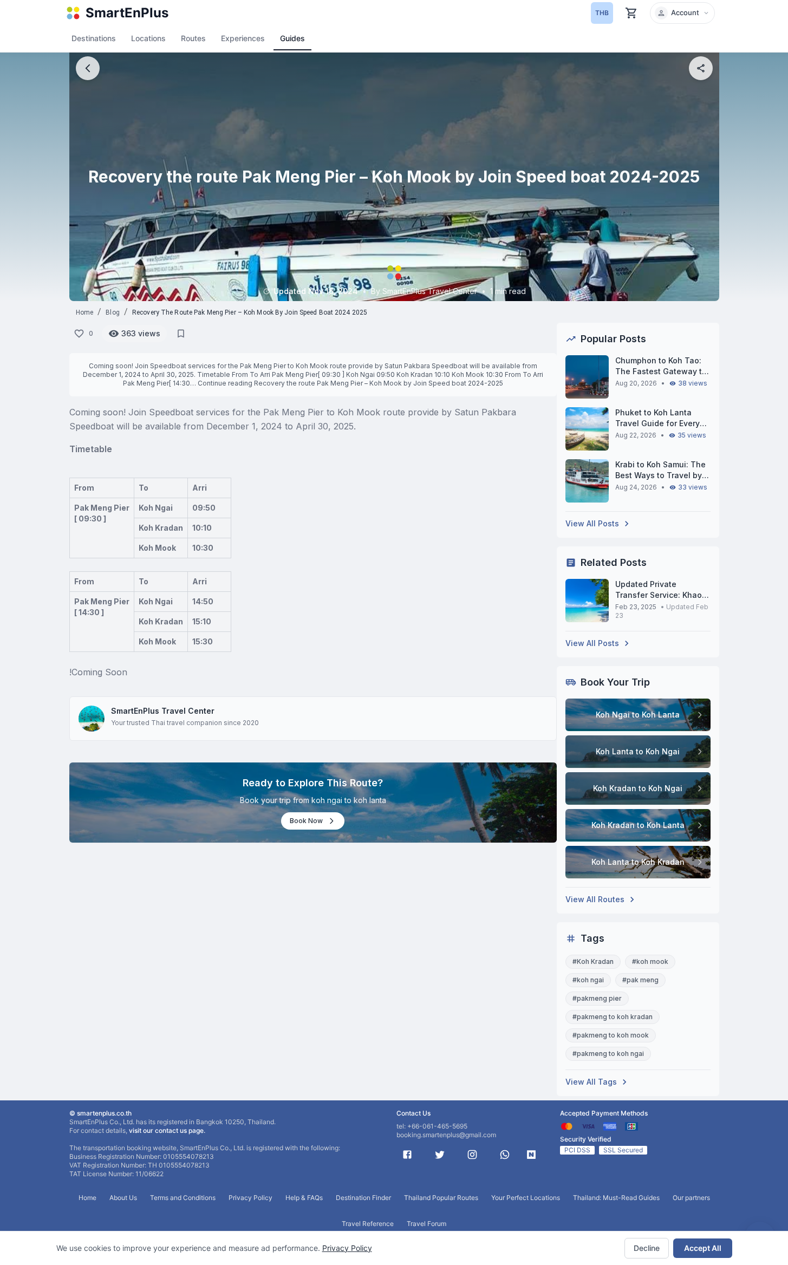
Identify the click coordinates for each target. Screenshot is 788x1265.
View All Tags (591, 1081)
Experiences (243, 38)
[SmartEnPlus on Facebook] (407, 1154)
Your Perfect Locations (525, 1198)
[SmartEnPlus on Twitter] (440, 1154)
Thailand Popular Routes (441, 1198)
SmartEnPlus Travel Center (162, 710)
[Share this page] (701, 68)
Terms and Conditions (183, 1198)
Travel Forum (426, 1224)
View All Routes (594, 899)
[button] (682, 13)
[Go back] (88, 68)
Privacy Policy (347, 1248)
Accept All (702, 1248)
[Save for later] (181, 333)
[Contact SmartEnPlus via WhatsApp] (505, 1154)
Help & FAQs (304, 1198)
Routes (193, 38)
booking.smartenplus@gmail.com (446, 1135)
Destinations (93, 38)
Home (85, 312)
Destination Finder (363, 1198)
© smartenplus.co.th (100, 1113)
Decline (647, 1248)
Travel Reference (368, 1224)
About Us (123, 1198)
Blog (113, 312)
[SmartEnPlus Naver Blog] (531, 1154)
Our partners (691, 1198)
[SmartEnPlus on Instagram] (472, 1154)
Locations (148, 38)
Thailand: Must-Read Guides (616, 1198)
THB (602, 13)
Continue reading (350, 383)
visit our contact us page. (167, 1130)
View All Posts (592, 523)
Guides (292, 38)
